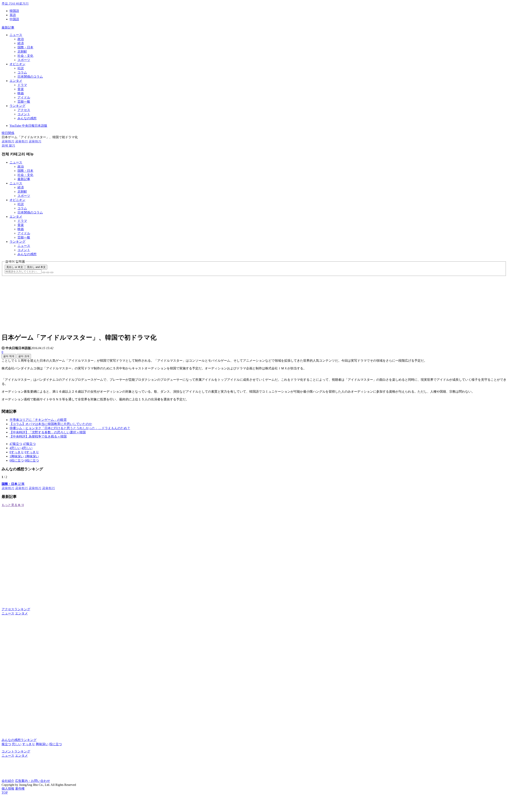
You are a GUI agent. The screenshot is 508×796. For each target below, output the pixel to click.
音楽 (20, 89)
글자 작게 (8, 356)
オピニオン (17, 64)
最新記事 (8, 27)
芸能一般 (23, 101)
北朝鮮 (22, 51)
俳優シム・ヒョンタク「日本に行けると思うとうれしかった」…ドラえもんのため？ (70, 428)
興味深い (42, 744)
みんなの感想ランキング (19, 740)
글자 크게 (23, 356)
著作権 (20, 788)
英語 (13, 15)
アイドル (23, 97)
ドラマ (22, 85)
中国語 (14, 19)
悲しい (16, 744)
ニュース (16, 35)
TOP (5, 792)
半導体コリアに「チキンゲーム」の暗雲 (38, 419)
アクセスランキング (16, 609)
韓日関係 (8, 133)
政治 (20, 39)
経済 (20, 43)
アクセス (23, 110)
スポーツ (23, 60)
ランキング (17, 105)
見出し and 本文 (36, 267)
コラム (22, 72)
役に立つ (55, 744)
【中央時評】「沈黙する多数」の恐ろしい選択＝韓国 (48, 432)
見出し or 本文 (14, 267)
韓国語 (14, 11)
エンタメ (16, 80)
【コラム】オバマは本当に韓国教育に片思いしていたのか (51, 424)
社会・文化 (25, 55)
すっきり (28, 744)
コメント (23, 114)
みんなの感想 (27, 118)
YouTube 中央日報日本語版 (28, 125)
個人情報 (8, 788)
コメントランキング (16, 751)
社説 (20, 68)
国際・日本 (25, 47)
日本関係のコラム (30, 76)
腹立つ (6, 744)
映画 (20, 93)
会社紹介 (8, 780)
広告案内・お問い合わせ (32, 780)
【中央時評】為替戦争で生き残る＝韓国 (38, 436)
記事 (13, 484)
